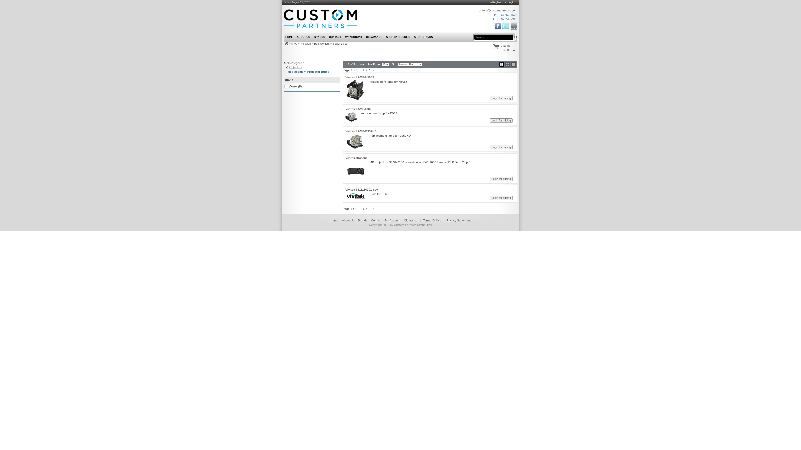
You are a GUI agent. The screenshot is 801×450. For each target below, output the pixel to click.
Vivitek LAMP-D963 (358, 109)
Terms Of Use (432, 220)
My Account (392, 220)
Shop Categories (398, 37)
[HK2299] (355, 170)
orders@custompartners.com (498, 10)
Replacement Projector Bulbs (308, 71)
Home (334, 220)
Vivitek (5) (295, 86)
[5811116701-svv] (355, 196)
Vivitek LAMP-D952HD (361, 131)
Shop (294, 43)
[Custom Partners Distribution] (320, 18)
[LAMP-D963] (351, 117)
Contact (376, 220)
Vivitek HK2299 (356, 158)
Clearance (411, 220)
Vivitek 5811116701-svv (361, 189)
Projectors (305, 43)
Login (511, 2)
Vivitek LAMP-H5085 (359, 77)
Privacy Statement (459, 220)
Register (497, 2)
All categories (295, 63)
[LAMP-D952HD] (355, 141)
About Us (348, 220)
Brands (362, 220)
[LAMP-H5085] (355, 90)
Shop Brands (423, 37)
